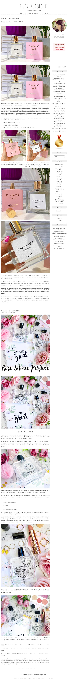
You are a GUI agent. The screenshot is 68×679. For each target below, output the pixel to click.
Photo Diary (59, 101)
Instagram (58, 181)
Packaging (31, 300)
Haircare (58, 178)
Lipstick (58, 183)
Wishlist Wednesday (58, 203)
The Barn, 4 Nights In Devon (59, 121)
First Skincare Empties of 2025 (59, 111)
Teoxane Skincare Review (59, 116)
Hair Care (58, 176)
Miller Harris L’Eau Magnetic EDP (59, 126)
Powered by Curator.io (62, 66)
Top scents (17, 664)
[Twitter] (55, 37)
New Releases (58, 193)
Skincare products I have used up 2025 (59, 103)
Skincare (58, 196)
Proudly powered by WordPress (27, 674)
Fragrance (14, 298)
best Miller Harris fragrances (28, 296)
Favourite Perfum (44, 658)
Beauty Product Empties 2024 (59, 123)
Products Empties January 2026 (59, 83)
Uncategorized (16, 296)
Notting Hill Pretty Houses (59, 95)
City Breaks (58, 171)
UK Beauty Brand (7, 301)
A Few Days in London (59, 106)
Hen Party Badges (50, 678)
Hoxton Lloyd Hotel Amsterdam (59, 115)
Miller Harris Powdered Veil (41, 298)
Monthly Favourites (14, 658)
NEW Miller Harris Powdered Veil (22, 300)
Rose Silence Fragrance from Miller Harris (34, 662)
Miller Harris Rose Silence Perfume (10, 311)
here (4, 655)
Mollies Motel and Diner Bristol (59, 105)
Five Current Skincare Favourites (59, 113)
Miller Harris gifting (31, 298)
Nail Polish (58, 191)
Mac (58, 184)
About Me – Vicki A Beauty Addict (32, 13)
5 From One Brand (58, 164)
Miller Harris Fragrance (31, 660)
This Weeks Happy (58, 199)
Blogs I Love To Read (58, 168)
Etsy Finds (58, 173)
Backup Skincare (59, 125)
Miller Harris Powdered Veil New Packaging (12, 21)
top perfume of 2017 (11, 664)
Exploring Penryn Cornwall (59, 118)
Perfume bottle (39, 300)
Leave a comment (12, 23)
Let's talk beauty (34, 6)
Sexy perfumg (44, 662)
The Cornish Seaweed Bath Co (59, 96)
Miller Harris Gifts (40, 660)
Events (58, 174)
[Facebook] (58, 37)
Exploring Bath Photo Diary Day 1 (59, 91)
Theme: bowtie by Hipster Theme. (40, 674)
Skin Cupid (59, 93)
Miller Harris (24, 298)
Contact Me (45, 13)
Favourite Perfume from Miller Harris (8, 660)
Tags (58, 198)
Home (21, 13)
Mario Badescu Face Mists (59, 78)
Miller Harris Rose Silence (25, 431)
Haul (58, 179)
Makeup (58, 186)
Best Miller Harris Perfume (39, 296)
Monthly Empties (58, 188)
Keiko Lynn (59, 218)
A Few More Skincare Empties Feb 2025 (59, 110)
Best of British (7, 296)
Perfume (12, 296)
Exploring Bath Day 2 (59, 85)
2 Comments (12, 312)
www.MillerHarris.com (16, 653)
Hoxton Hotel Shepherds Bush (59, 108)
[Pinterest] (60, 37)
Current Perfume (38, 658)
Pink (19, 662)
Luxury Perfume (19, 298)
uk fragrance (13, 301)
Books (58, 169)
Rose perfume (22, 662)
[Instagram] (63, 37)
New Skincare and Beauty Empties (59, 131)
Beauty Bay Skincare (59, 120)
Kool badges (59, 220)
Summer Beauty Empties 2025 (59, 90)
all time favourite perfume (29, 658)
